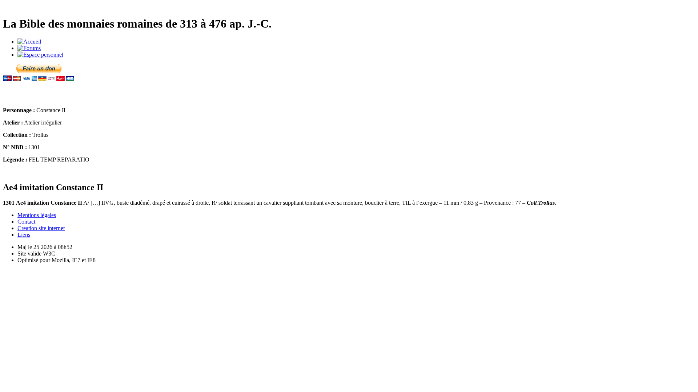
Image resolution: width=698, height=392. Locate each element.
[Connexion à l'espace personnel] (40, 55)
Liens (23, 235)
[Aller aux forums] (29, 48)
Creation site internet (41, 228)
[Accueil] (29, 41)
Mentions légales (36, 215)
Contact (26, 222)
